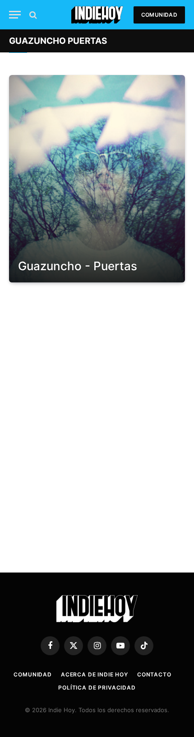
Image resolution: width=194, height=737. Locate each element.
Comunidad (159, 14)
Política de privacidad (96, 687)
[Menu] (15, 15)
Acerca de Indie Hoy (94, 674)
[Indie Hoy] (97, 14)
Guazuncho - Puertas (77, 266)
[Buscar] (32, 15)
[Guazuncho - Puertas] (97, 178)
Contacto (154, 674)
